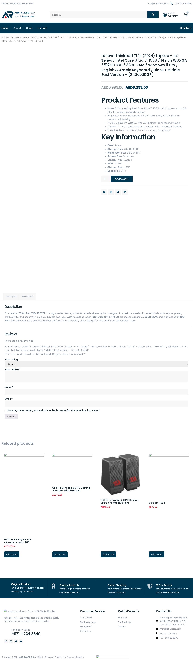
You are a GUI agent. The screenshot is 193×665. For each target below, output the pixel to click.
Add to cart (121, 178)
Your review (13, 369)
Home (5, 27)
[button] (104, 192)
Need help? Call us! (20, 629)
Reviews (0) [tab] (27, 296)
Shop (29, 27)
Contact (42, 27)
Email (9, 398)
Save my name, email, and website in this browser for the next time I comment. (53, 410)
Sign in (171, 13)
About (17, 27)
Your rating (12, 359)
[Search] (153, 14)
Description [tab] (11, 296)
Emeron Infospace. (75, 657)
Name (9, 386)
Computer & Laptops (19, 37)
